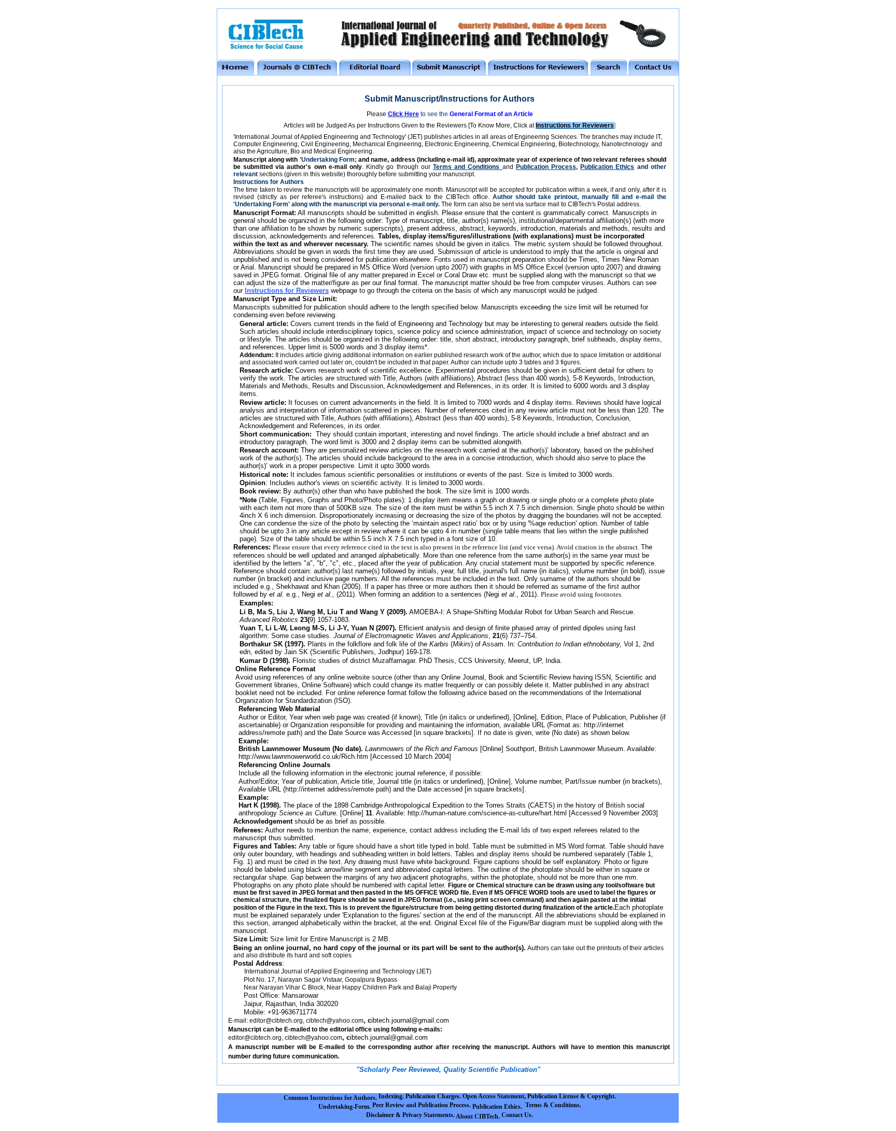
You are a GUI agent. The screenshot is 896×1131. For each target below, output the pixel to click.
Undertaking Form (328, 159)
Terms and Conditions (466, 167)
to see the (476, 114)
